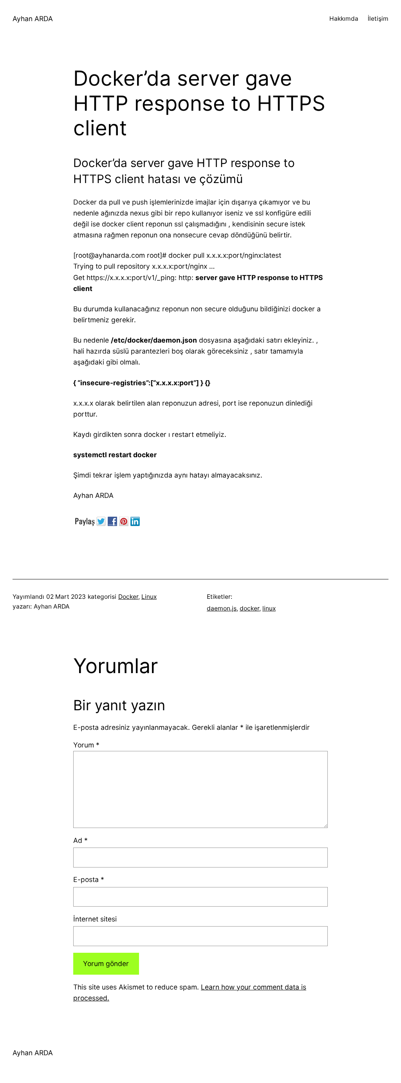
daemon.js (222, 608)
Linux (149, 596)
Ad (80, 840)
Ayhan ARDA (33, 18)
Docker (128, 596)
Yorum (86, 745)
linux (269, 608)
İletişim (378, 18)
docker (249, 608)
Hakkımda (343, 18)
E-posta (88, 879)
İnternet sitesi (95, 919)
